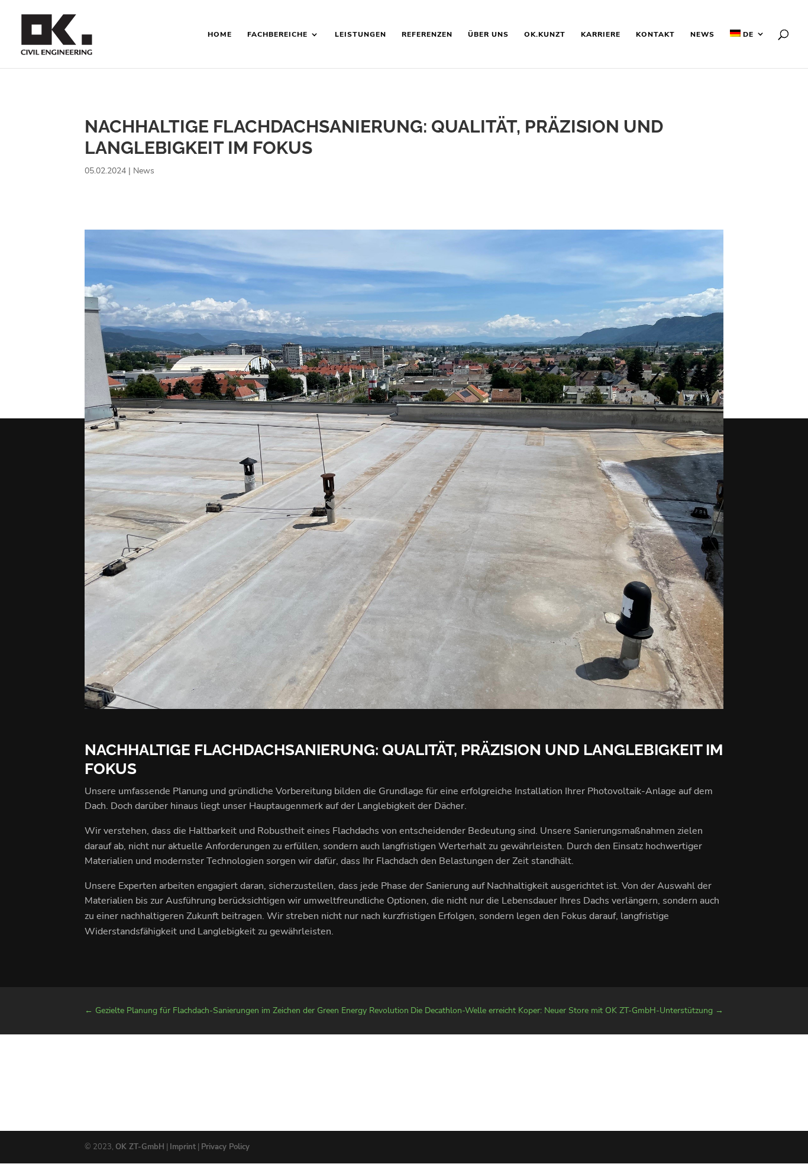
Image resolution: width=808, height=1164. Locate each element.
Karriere (600, 34)
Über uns (488, 34)
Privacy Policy (225, 1147)
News (702, 34)
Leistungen (360, 34)
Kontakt (655, 34)
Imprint (183, 1147)
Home (220, 34)
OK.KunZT (544, 34)
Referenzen (427, 34)
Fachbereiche (277, 34)
